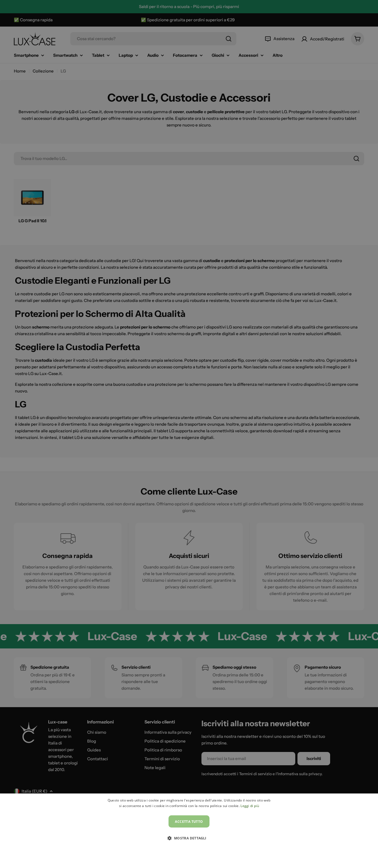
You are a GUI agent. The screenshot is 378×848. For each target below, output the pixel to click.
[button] (189, 838)
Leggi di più (249, 805)
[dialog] (189, 820)
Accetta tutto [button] (189, 821)
